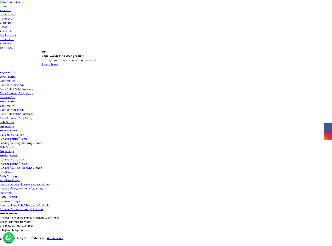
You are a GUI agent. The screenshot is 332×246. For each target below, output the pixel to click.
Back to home (50, 64)
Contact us (7, 18)
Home (3, 6)
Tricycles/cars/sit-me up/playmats (21, 188)
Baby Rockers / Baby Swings (16, 93)
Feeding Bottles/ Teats (13, 139)
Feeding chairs (9, 130)
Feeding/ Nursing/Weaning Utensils (21, 143)
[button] (8, 237)
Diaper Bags (7, 126)
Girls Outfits (7, 122)
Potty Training (8, 176)
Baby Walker (7, 81)
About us (5, 10)
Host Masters (55, 238)
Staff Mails (6, 23)
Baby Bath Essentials (12, 85)
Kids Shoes (6, 172)
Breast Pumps (8, 76)
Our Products (8, 14)
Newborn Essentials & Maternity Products (24, 184)
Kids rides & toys (10, 180)
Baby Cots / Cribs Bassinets (16, 89)
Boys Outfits (7, 72)
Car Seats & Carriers (12, 134)
